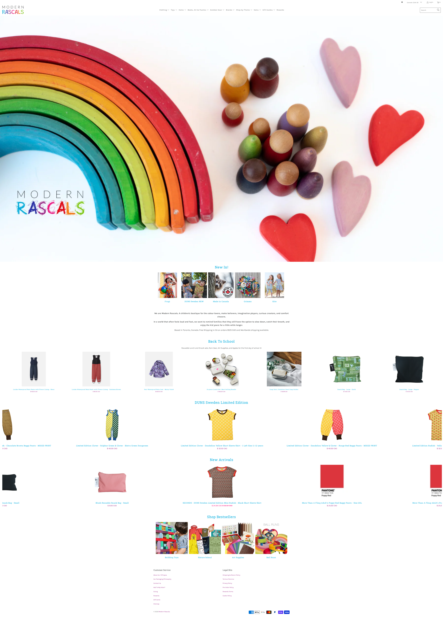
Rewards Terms (228, 591)
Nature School (205, 540)
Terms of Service (228, 579)
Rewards (156, 596)
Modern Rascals (164, 611)
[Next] (285, 287)
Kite (274, 287)
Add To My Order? (159, 587)
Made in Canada (221, 287)
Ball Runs (271, 540)
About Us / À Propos (160, 575)
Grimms (247, 287)
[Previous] (157, 287)
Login (431, 2)
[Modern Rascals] (13, 10)
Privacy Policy (227, 583)
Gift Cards (156, 600)
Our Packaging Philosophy (162, 579)
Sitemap (156, 604)
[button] (164, 10)
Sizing (155, 591)
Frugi (167, 287)
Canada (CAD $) (413, 2)
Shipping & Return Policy (231, 575)
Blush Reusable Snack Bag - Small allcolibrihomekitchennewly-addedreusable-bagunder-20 (112, 482)
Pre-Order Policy (228, 587)
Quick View (221, 374)
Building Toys (172, 540)
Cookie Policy (227, 596)
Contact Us (157, 583)
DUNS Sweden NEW (194, 287)
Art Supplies (238, 540)
